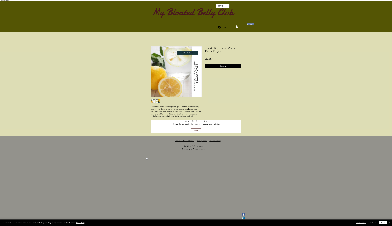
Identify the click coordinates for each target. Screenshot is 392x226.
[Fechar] (389, 222)
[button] (222, 6)
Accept (383, 223)
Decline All (373, 223)
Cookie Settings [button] (361, 223)
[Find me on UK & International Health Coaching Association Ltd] (147, 158)
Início (153, 39)
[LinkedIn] (243, 218)
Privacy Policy (202, 141)
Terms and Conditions (184, 141)
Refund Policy (214, 141)
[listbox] (222, 6)
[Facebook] (243, 214)
